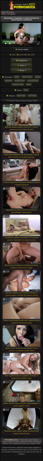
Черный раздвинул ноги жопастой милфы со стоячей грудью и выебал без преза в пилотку (21, 294)
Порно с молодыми (8, 14)
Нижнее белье (27, 77)
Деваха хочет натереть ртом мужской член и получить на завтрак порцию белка (21, 349)
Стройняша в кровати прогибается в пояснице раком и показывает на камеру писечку (21, 239)
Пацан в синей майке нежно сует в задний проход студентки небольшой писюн (21, 321)
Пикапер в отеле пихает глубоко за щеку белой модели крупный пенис (21, 432)
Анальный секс (32, 81)
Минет (28, 84)
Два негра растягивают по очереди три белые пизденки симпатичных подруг (21, 266)
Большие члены (18, 84)
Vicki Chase (32, 96)
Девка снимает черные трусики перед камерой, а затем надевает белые (21, 404)
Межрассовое (20, 81)
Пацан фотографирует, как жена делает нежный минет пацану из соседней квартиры (21, 156)
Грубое (16, 77)
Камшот (38, 77)
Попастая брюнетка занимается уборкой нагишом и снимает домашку (21, 183)
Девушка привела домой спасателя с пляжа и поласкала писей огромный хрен (21, 128)
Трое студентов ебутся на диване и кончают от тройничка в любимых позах (21, 377)
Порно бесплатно (7, 12)
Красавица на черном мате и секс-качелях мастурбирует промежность (21, 211)
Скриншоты (22, 60)
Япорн (26, 90)
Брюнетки (8, 81)
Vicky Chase (21, 96)
